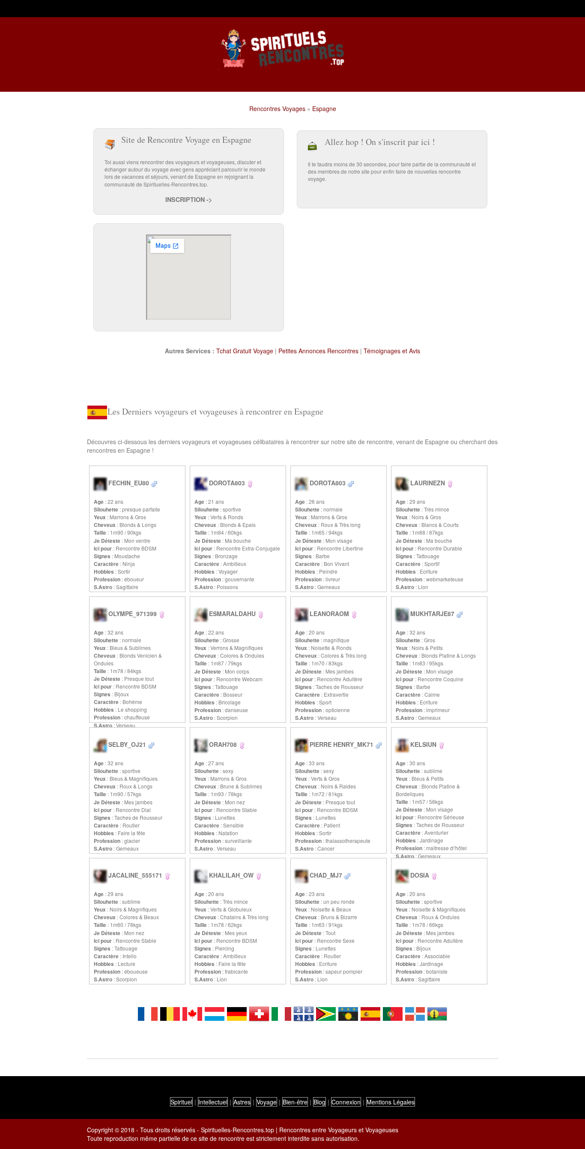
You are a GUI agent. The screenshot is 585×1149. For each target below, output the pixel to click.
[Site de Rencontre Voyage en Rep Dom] (415, 1012)
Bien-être (295, 1102)
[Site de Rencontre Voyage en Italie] (281, 1012)
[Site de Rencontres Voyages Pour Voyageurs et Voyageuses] (292, 49)
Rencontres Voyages (277, 108)
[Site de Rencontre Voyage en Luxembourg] (214, 1012)
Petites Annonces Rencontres (318, 350)
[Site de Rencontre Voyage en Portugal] (392, 1012)
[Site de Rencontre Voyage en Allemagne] (237, 1012)
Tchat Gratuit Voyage (244, 350)
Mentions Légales (391, 1102)
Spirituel (181, 1102)
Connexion (346, 1102)
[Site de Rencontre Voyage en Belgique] (170, 1012)
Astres (242, 1102)
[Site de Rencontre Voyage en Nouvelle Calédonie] (437, 1012)
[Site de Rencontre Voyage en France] (147, 1012)
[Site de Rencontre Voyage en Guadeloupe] (348, 1012)
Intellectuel (212, 1102)
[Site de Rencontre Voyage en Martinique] (303, 1012)
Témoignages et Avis (392, 350)
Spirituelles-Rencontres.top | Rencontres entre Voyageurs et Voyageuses (299, 1129)
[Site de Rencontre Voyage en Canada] (192, 1012)
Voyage (267, 1102)
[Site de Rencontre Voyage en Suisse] (259, 1012)
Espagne (324, 108)
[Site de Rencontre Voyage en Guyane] (326, 1012)
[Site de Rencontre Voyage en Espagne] (370, 1012)
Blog (319, 1102)
